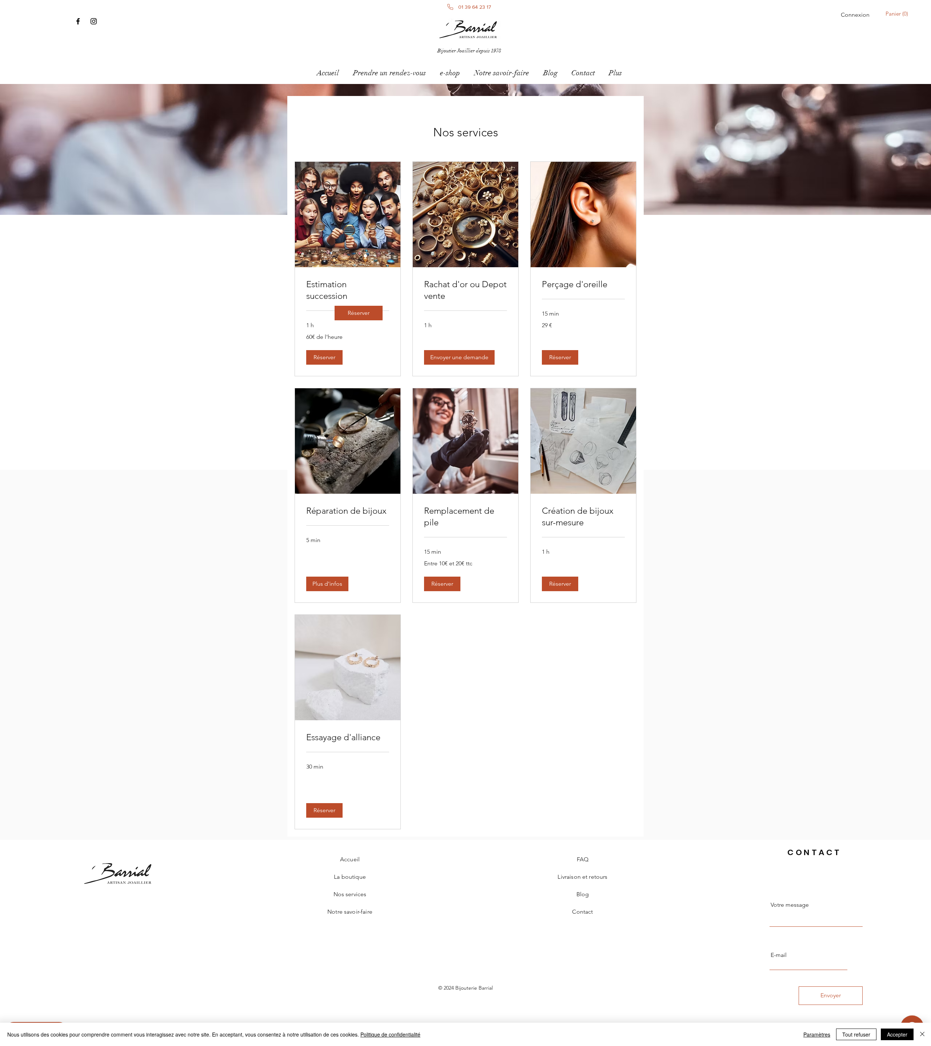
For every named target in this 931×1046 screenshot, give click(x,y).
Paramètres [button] (816, 1034)
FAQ (582, 859)
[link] (359, 313)
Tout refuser (856, 1034)
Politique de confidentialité (390, 1034)
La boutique (350, 876)
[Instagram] (93, 21)
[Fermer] (922, 1034)
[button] (898, 14)
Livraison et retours (582, 876)
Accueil (350, 859)
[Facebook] (78, 21)
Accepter (897, 1034)
